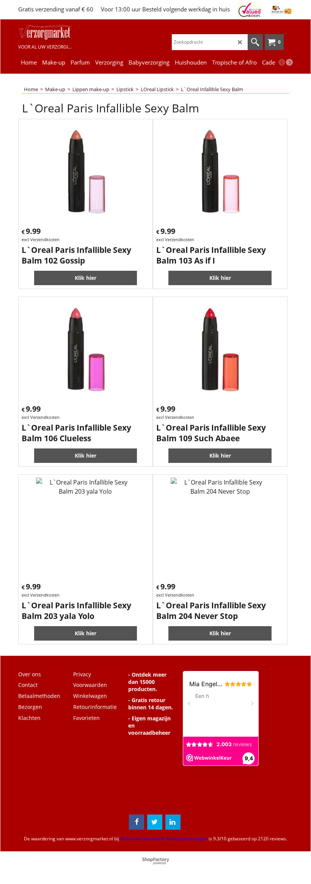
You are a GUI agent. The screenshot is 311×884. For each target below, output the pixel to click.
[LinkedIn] (173, 822)
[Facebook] (136, 822)
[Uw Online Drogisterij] (44, 32)
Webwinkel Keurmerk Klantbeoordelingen (163, 838)
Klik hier (85, 277)
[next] (289, 62)
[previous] (281, 62)
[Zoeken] (255, 42)
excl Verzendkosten (41, 239)
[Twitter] (154, 822)
